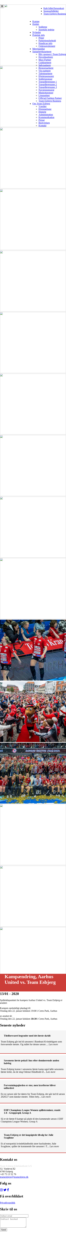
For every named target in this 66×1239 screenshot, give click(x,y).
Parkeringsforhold (47, 40)
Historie (42, 112)
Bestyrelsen (44, 122)
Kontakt (42, 125)
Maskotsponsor (46, 92)
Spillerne (43, 27)
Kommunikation (46, 117)
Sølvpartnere (45, 65)
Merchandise (38, 49)
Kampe (35, 21)
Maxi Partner (45, 59)
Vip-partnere (45, 70)
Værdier (43, 106)
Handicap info (45, 43)
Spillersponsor (45, 79)
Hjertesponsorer (46, 76)
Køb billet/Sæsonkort (53, 8)
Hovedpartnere (46, 57)
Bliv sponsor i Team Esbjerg (52, 54)
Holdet (35, 24)
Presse (42, 120)
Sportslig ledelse (46, 29)
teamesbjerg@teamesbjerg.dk (14, 1177)
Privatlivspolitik (7, 1202)
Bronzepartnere (46, 68)
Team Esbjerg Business (54, 13)
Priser (41, 38)
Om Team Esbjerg (41, 103)
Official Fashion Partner (50, 98)
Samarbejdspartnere (41, 51)
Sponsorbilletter (51, 11)
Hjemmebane (45, 109)
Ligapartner (44, 95)
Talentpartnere (45, 73)
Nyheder (36, 32)
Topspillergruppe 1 (48, 81)
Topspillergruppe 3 (48, 87)
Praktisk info (38, 35)
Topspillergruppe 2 (48, 84)
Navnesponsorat (46, 90)
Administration (46, 114)
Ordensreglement (47, 46)
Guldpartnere (45, 62)
